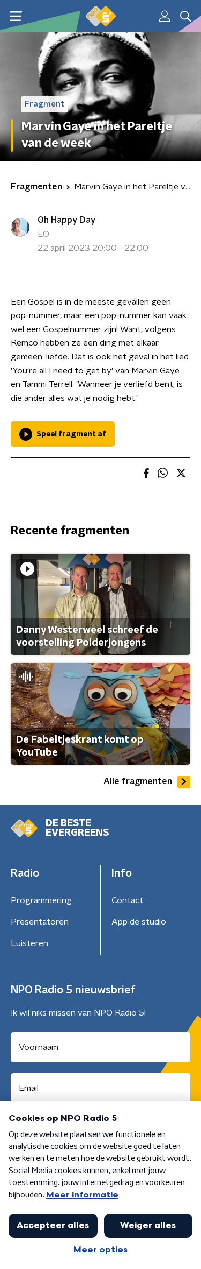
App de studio (138, 922)
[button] (15, 16)
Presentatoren (40, 922)
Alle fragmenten (137, 781)
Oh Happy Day (66, 220)
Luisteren (29, 943)
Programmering (41, 900)
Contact (127, 900)
